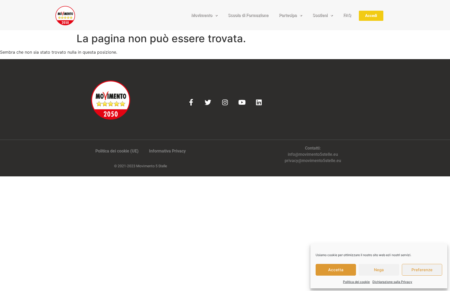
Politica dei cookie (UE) (117, 150)
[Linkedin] (258, 102)
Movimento (201, 15)
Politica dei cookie (356, 282)
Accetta (335, 269)
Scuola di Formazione (248, 15)
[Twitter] (208, 102)
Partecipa (288, 15)
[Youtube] (242, 102)
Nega (379, 269)
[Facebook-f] (191, 102)
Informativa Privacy (167, 150)
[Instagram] (225, 102)
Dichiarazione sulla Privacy (392, 282)
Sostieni (320, 15)
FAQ (347, 15)
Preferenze (422, 269)
